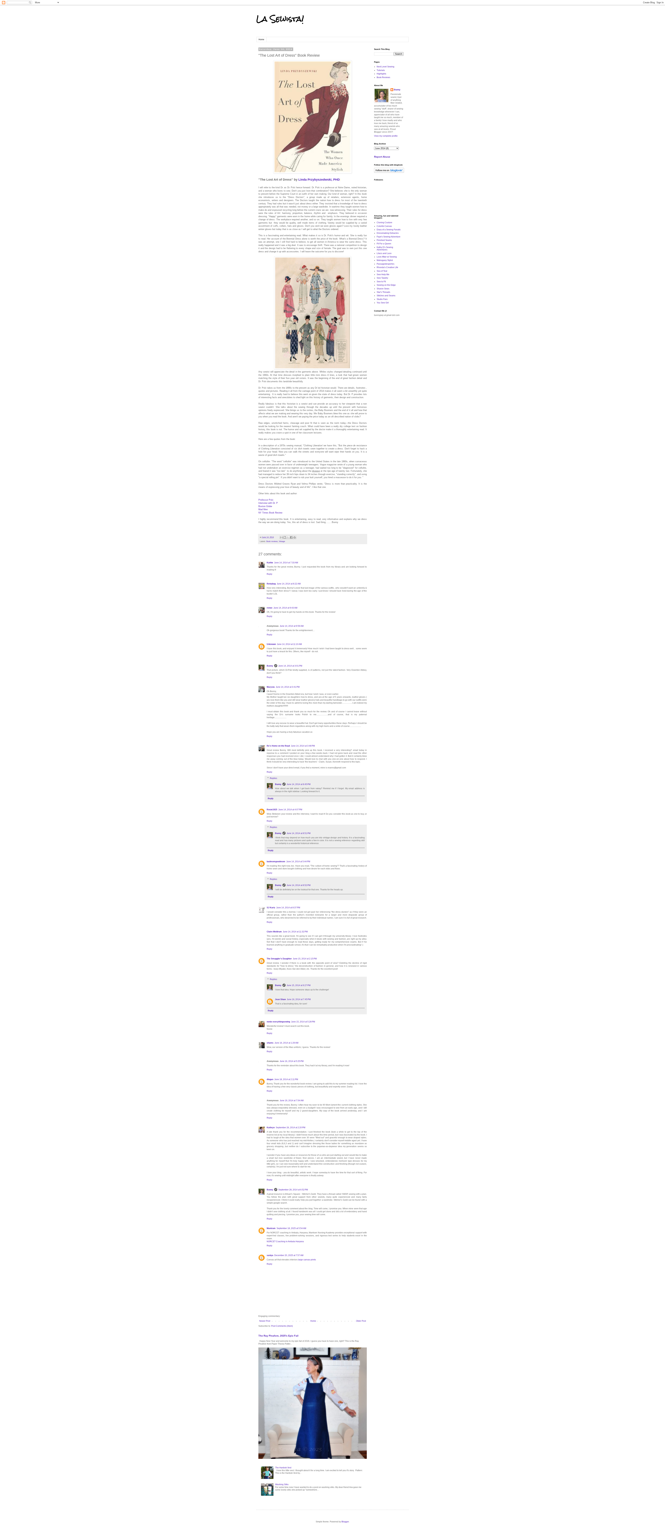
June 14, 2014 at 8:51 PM (299, 833)
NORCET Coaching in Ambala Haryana (285, 1241)
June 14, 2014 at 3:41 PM (288, 687)
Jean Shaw (280, 999)
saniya (270, 1255)
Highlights (381, 74)
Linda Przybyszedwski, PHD (319, 179)
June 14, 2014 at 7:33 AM (286, 562)
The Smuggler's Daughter (279, 958)
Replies (273, 778)
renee (269, 608)
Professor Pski (265, 500)
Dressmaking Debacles (388, 233)
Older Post (361, 1321)
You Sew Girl (383, 302)
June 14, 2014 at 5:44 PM (298, 861)
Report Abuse (382, 156)
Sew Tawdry (382, 278)
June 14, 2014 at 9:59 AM (292, 626)
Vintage (282, 541)
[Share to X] (288, 537)
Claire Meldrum (274, 931)
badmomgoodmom (276, 861)
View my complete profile (386, 136)
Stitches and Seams (386, 295)
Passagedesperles (385, 264)
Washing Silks (282, 1484)
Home (261, 39)
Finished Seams (384, 240)
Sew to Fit (381, 281)
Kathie (270, 562)
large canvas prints (307, 1259)
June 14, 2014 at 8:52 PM (299, 885)
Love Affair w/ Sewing (387, 257)
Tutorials (381, 70)
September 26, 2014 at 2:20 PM (290, 1127)
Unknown (271, 644)
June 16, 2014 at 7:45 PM (299, 999)
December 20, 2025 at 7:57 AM (288, 1255)
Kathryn (271, 1127)
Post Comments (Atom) (282, 1326)
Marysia (271, 687)
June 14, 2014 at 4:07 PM (290, 809)
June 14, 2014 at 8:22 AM (289, 584)
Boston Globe (265, 506)
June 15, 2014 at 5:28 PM (303, 1022)
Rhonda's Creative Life (387, 267)
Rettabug (271, 584)
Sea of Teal (382, 271)
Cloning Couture (384, 222)
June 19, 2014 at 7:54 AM (292, 1100)
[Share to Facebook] (291, 537)
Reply (269, 574)
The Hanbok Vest (283, 1467)
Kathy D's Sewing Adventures (385, 248)
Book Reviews (383, 77)
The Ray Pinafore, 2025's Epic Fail (278, 1335)
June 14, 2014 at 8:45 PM (299, 784)
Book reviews (272, 541)
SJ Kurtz (271, 907)
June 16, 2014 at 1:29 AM (286, 1043)
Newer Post (264, 1321)
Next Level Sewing (385, 66)
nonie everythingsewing (278, 1022)
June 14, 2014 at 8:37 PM (288, 907)
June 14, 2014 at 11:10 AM (289, 644)
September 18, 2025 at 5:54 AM (291, 1228)
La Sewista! (280, 19)
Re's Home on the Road (278, 746)
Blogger (345, 1521)
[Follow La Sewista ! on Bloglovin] (389, 172)
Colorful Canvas (384, 226)
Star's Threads (383, 292)
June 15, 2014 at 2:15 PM (305, 958)
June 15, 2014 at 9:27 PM (299, 985)
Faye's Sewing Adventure (388, 237)
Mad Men (263, 509)
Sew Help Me (383, 274)
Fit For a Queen (384, 243)
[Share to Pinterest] (294, 537)
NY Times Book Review (270, 512)
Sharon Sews (383, 288)
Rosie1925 (272, 809)
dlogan (270, 1079)
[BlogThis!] (284, 537)
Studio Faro (382, 299)
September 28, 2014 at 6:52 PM (293, 1189)
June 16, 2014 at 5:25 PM (292, 1061)
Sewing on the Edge (386, 285)
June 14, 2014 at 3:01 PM (290, 666)
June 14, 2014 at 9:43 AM (285, 608)
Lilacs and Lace (384, 253)
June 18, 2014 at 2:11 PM (286, 1079)
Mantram (271, 1228)
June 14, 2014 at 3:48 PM (303, 746)
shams (270, 1043)
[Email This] (281, 537)
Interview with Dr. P (268, 503)
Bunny (270, 666)
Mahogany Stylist (385, 260)
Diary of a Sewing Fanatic (389, 229)
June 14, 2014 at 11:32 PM (295, 931)
